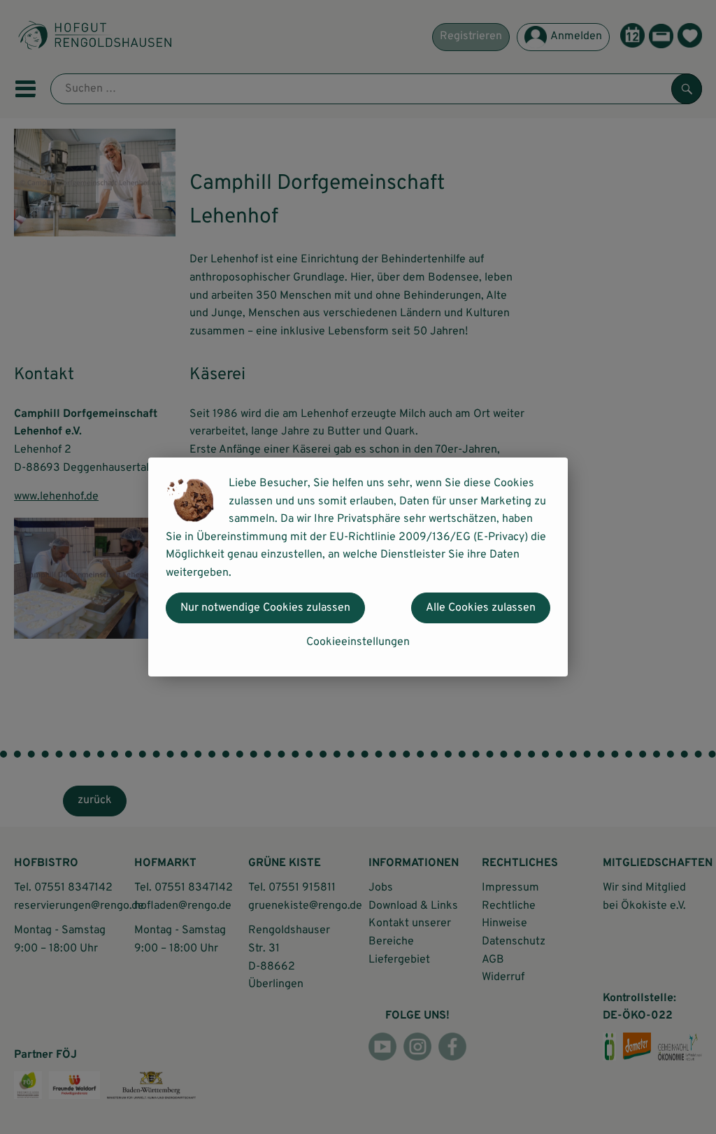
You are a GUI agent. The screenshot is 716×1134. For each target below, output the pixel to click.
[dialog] (358, 567)
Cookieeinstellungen (358, 642)
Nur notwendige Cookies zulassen (265, 608)
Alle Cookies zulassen (481, 608)
